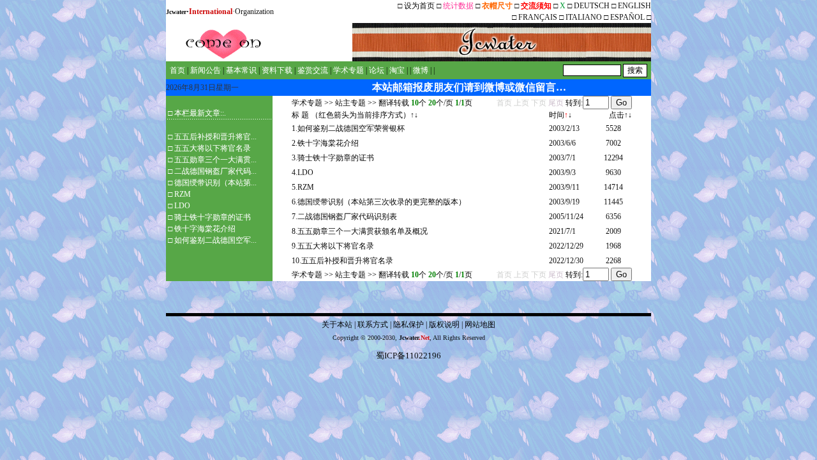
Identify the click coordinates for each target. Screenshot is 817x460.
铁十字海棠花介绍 (205, 228)
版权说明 (444, 324)
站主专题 (350, 102)
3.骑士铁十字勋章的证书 (333, 157)
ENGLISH (634, 5)
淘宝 (397, 70)
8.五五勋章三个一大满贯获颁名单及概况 (360, 231)
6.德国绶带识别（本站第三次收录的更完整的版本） (379, 201)
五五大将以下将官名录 (212, 148)
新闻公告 (205, 70)
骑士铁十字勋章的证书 (212, 217)
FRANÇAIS (537, 17)
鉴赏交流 (312, 70)
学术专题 (348, 70)
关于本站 (337, 324)
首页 (177, 70)
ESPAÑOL (627, 17)
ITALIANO (584, 17)
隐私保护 (408, 324)
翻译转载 (394, 102)
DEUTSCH (592, 5)
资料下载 (277, 70)
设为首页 (419, 5)
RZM (182, 194)
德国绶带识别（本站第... (215, 182)
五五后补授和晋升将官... (215, 136)
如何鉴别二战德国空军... (215, 240)
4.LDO (302, 172)
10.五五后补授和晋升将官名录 (342, 260)
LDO (182, 205)
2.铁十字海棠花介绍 (325, 143)
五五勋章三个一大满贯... (215, 159)
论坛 (376, 70)
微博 (420, 70)
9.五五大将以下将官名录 (333, 245)
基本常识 (241, 70)
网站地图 (480, 324)
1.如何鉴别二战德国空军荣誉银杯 (348, 128)
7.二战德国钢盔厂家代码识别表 (344, 216)
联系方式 (372, 324)
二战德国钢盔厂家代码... (215, 171)
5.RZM (303, 187)
